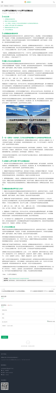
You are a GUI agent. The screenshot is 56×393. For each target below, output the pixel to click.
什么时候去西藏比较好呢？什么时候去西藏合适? (14, 291)
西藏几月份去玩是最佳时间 (11, 21)
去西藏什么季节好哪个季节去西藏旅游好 (14, 25)
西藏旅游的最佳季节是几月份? (11, 27)
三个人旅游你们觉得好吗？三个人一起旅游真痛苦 (43, 291)
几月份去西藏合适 (9, 29)
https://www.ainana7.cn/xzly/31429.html (19, 278)
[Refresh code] (51, 321)
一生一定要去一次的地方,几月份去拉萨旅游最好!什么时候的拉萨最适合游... (22, 23)
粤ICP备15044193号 (26, 359)
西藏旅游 (6, 6)
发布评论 (5, 337)
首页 (2, 6)
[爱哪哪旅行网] (28, 3)
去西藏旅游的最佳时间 (10, 19)
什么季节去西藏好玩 (12, 274)
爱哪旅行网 (13, 359)
